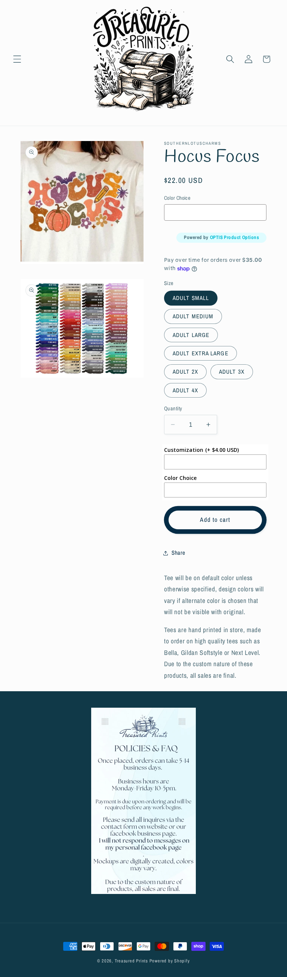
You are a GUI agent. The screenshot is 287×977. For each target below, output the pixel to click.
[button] (17, 59)
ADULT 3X (231, 372)
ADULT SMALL (191, 298)
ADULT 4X (185, 390)
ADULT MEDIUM (193, 316)
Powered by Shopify (169, 961)
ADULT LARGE (191, 335)
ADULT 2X (185, 372)
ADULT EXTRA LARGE (200, 353)
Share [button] (178, 553)
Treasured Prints (131, 961)
